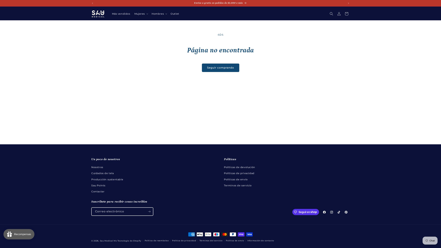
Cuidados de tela (102, 173)
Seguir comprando (220, 67)
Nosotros (97, 167)
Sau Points (98, 185)
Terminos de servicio (238, 185)
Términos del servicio (211, 240)
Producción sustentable (107, 179)
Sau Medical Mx (108, 241)
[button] (141, 13)
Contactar (97, 191)
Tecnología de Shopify (129, 241)
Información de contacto (260, 240)
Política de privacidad (184, 240)
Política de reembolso (157, 240)
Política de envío (235, 240)
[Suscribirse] (149, 211)
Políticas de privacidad (239, 173)
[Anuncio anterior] (92, 3)
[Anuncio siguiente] (348, 3)
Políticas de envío (236, 179)
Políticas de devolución (239, 167)
